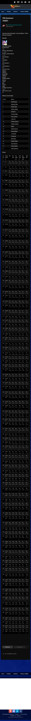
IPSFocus (11, 714)
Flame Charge (14, 121)
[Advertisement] (15, 694)
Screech (13, 111)
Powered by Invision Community (15, 717)
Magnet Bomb (14, 123)
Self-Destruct (14, 148)
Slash (12, 126)
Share (8, 647)
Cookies (19, 715)
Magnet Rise (14, 104)
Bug (3, 83)
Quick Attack (14, 109)
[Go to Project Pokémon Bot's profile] (3, 25)
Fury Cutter (14, 116)
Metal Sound (14, 128)
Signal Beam (14, 131)
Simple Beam (14, 141)
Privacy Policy (23, 714)
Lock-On (13, 119)
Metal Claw (14, 106)
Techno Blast (14, 114)
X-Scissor (13, 136)
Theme (17, 714)
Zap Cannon (14, 143)
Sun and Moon (20, 33)
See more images (6, 46)
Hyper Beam (14, 146)
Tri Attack (13, 133)
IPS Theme (5, 714)
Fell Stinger (14, 101)
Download (4, 73)
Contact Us (13, 715)
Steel (3, 86)
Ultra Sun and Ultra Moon (8, 33)
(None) (4, 70)
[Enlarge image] (4, 42)
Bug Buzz (13, 138)
